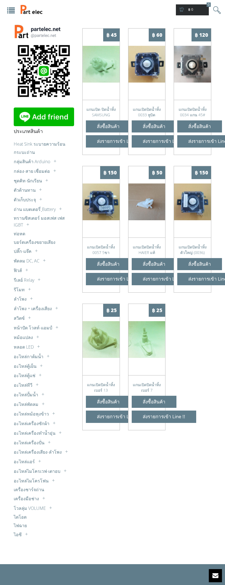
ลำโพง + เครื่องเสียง (33, 309)
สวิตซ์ (20, 318)
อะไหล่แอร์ (25, 462)
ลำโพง (21, 299)
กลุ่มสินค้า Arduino (32, 162)
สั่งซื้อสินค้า (108, 126)
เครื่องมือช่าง (27, 499)
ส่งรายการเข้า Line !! (118, 141)
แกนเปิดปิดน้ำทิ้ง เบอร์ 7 (147, 387)
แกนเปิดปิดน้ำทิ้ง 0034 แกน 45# (193, 112)
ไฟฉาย (20, 525)
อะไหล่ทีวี (23, 385)
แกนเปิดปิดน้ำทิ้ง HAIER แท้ (147, 249)
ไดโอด (20, 517)
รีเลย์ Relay (24, 280)
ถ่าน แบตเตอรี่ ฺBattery (35, 209)
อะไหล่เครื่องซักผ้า (32, 423)
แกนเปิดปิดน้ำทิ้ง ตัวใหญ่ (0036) (193, 249)
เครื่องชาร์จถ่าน (29, 490)
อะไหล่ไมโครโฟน (32, 481)
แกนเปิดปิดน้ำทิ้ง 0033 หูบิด (147, 112)
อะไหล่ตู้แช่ (25, 375)
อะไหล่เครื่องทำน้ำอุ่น (35, 433)
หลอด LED (24, 347)
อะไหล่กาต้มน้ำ (29, 357)
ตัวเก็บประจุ (25, 200)
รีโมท (20, 290)
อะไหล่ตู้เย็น (26, 366)
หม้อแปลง (24, 337)
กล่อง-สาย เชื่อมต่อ (32, 171)
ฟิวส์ (18, 270)
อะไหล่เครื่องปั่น (30, 443)
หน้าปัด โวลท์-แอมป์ (33, 328)
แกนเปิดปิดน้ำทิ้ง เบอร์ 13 (101, 387)
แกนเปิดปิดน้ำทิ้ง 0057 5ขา (101, 249)
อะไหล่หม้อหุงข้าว (32, 414)
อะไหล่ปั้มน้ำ (26, 395)
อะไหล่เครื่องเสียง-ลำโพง (38, 452)
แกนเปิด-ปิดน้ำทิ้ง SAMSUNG (101, 112)
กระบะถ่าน (24, 152)
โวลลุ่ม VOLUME (30, 508)
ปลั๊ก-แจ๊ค (23, 251)
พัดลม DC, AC (27, 261)
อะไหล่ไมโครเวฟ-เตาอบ (37, 471)
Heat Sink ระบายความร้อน (39, 144)
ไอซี (18, 535)
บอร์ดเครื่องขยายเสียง (34, 242)
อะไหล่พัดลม (27, 404)
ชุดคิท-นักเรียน (28, 181)
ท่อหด (19, 234)
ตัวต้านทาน (25, 190)
